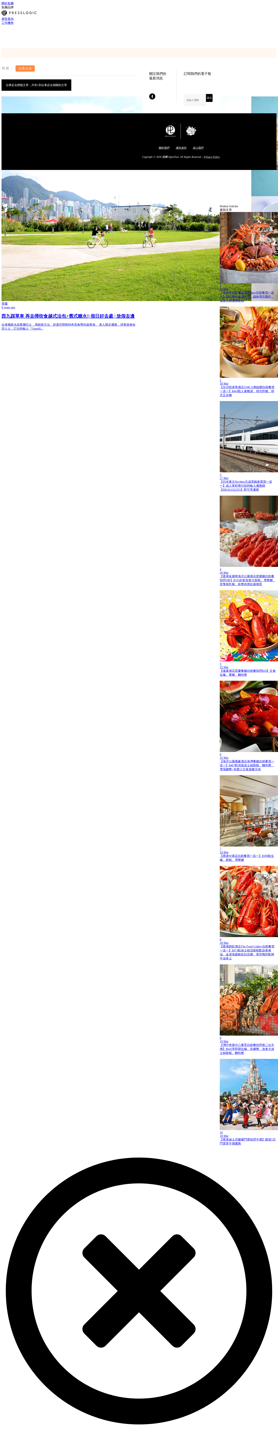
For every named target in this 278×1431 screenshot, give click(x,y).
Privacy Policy (212, 157)
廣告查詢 (8, 18)
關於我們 (164, 147)
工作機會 (8, 22)
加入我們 (198, 147)
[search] (3, 42)
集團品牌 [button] (8, 7)
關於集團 (8, 3)
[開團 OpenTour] (8, 37)
